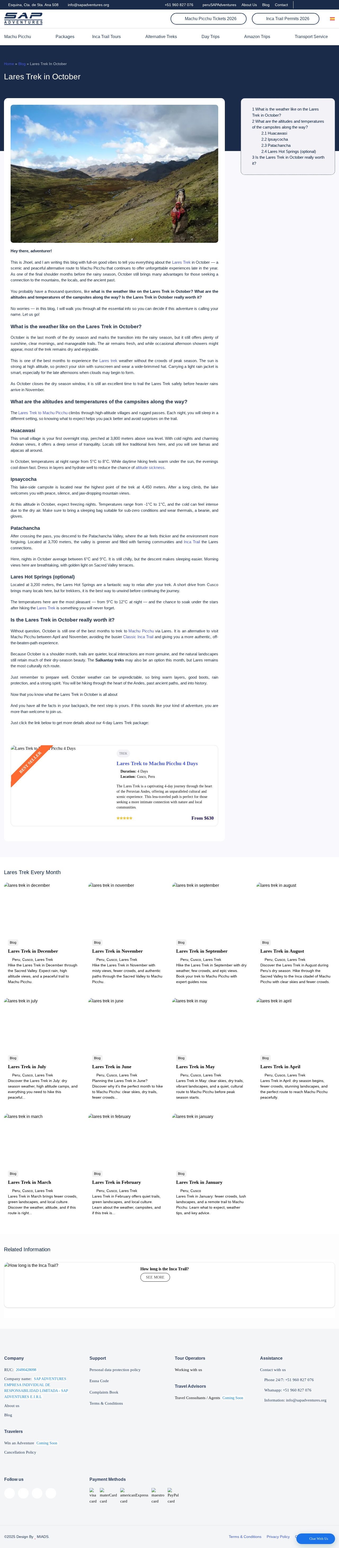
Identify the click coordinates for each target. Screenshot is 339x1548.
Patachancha (276, 145)
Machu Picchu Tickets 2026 (210, 18)
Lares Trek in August (282, 951)
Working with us (188, 1370)
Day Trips (211, 36)
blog (22, 64)
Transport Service (311, 36)
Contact (281, 5)
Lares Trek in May (195, 1066)
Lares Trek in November (117, 951)
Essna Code (99, 1381)
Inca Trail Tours (106, 36)
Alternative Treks (161, 36)
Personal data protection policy (115, 1370)
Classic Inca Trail (138, 636)
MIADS (42, 1537)
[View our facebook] (300, 4)
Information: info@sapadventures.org (295, 1400)
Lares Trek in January (199, 1182)
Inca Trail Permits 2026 (287, 18)
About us (11, 1406)
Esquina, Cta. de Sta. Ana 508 (33, 5)
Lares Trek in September (202, 951)
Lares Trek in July (27, 1066)
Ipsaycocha (274, 139)
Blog (266, 5)
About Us (249, 5)
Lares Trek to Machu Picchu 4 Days (157, 763)
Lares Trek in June (111, 1066)
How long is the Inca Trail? (164, 1269)
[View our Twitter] (324, 4)
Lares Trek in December (33, 951)
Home (9, 64)
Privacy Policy (278, 1537)
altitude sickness (150, 467)
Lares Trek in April (280, 1066)
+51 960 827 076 (178, 5)
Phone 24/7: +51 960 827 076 (288, 1380)
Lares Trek (181, 262)
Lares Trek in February (116, 1182)
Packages (65, 36)
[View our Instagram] (315, 4)
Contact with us (273, 1370)
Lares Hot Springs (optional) (288, 151)
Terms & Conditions (106, 1403)
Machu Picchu (17, 36)
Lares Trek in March (29, 1182)
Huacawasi (274, 133)
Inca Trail (192, 542)
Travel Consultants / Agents (209, 1398)
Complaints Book (104, 1392)
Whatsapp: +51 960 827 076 (287, 1390)
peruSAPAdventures (219, 5)
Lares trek (108, 360)
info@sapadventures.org (88, 5)
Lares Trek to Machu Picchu (43, 412)
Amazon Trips (257, 36)
